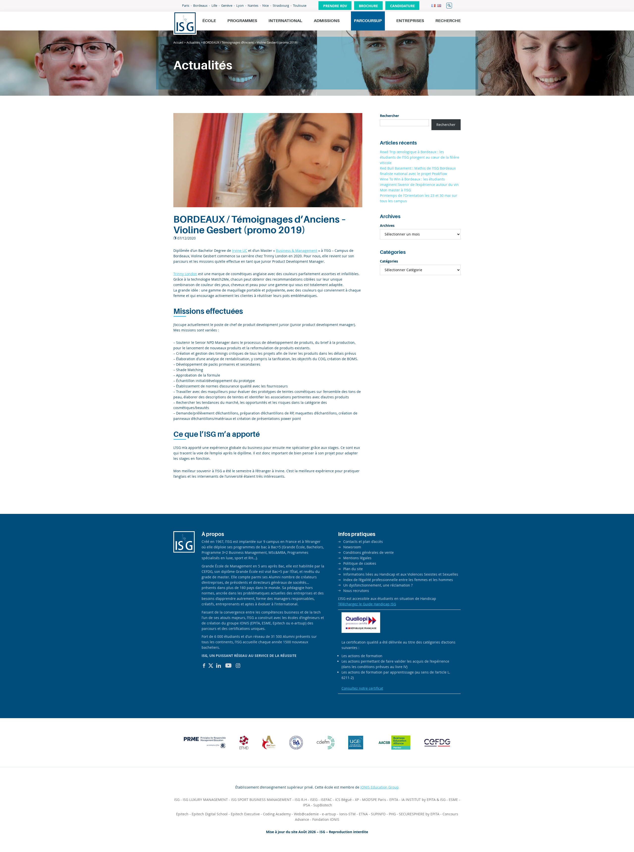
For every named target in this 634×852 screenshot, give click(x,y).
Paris (185, 5)
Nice (265, 5)
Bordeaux (200, 5)
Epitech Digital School (210, 814)
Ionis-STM (347, 814)
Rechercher (449, 5)
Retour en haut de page (613, 836)
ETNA (363, 814)
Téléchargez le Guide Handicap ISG (367, 604)
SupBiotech (322, 805)
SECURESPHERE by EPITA (419, 814)
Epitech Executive (245, 814)
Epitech (182, 814)
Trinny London (185, 273)
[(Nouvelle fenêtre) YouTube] (228, 665)
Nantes (253, 5)
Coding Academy (277, 814)
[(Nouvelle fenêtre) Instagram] (238, 665)
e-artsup (329, 814)
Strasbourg (281, 5)
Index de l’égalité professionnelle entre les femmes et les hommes (398, 579)
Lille (214, 5)
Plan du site (353, 568)
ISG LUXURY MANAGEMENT (205, 799)
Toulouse (299, 5)
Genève (226, 5)
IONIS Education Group (379, 787)
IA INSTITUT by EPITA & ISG (423, 799)
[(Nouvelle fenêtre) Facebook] (204, 665)
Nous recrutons (356, 590)
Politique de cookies (359, 563)
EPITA (393, 799)
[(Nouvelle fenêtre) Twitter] (210, 665)
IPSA (306, 805)
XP (357, 799)
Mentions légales (357, 558)
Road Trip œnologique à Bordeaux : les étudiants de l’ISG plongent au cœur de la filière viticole (419, 157)
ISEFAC (326, 799)
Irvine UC (239, 250)
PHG (392, 814)
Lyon (240, 5)
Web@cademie (306, 814)
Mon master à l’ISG (395, 190)
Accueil (178, 42)
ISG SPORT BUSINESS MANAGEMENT (261, 799)
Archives (387, 225)
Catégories (389, 261)
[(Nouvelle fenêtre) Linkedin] (219, 665)
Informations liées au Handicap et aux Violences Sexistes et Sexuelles (400, 574)
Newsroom (352, 547)
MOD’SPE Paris (374, 799)
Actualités (193, 42)
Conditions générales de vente (368, 552)
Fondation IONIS (325, 819)
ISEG (313, 799)
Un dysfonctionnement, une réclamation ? (378, 585)
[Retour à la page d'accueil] (185, 23)
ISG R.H (301, 799)
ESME (453, 799)
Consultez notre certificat (362, 688)
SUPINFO (378, 814)
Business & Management (296, 250)
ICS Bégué (343, 799)
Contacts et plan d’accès (363, 541)
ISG (177, 799)
